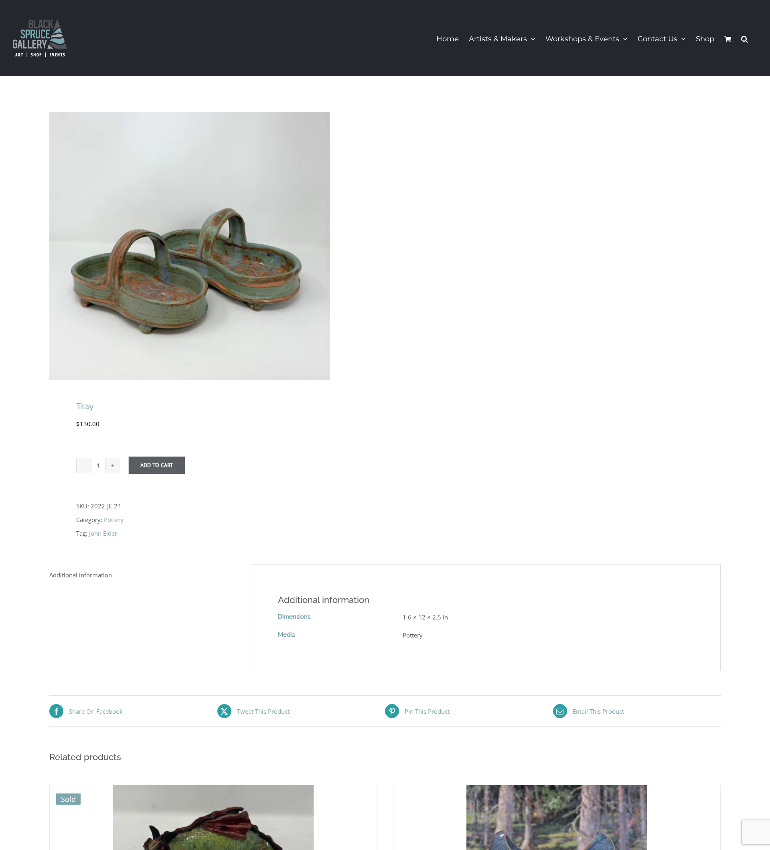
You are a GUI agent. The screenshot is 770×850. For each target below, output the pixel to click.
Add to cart (156, 465)
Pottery (114, 520)
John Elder (103, 533)
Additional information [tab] (80, 575)
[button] (744, 38)
